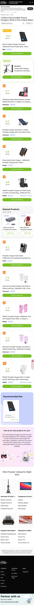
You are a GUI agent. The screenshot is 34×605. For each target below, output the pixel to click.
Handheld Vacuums (7, 509)
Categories (25, 571)
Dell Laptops (22, 509)
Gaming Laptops (23, 503)
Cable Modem (22, 506)
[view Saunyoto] (8, 69)
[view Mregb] (8, 152)
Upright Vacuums (6, 503)
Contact (3, 574)
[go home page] (4, 2)
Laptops (20, 500)
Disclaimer (4, 586)
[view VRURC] (8, 309)
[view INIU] (8, 36)
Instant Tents (5, 537)
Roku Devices (22, 534)
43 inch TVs (21, 540)
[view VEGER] (8, 183)
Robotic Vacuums (6, 500)
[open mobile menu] (32, 3)
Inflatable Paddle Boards (8, 534)
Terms (2, 583)
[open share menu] (23, 23)
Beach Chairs (5, 540)
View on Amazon (17, 53)
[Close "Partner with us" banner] (32, 595)
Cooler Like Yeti (5, 543)
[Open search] (30, 2)
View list (13, 419)
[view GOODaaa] (8, 92)
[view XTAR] (10, 221)
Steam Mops (4, 506)
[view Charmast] (8, 122)
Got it (30, 9)
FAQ (2, 577)
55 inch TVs (21, 537)
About (2, 571)
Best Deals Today (14, 577)
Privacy (3, 580)
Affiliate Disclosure (7, 23)
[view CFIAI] (8, 248)
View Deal (10, 233)
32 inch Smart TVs (23, 543)
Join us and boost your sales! (9, 602)
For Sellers (14, 573)
